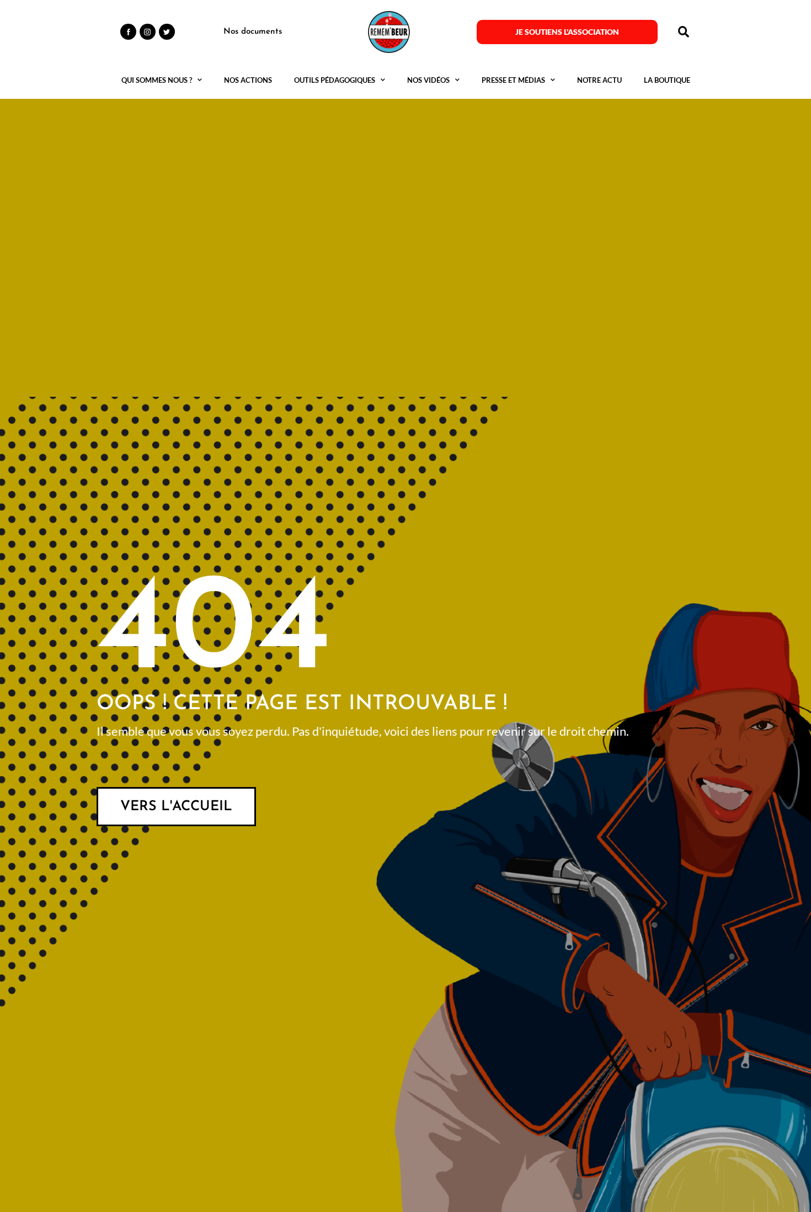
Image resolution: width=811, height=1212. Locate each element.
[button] (683, 32)
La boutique (667, 80)
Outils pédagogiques (334, 80)
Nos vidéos (428, 80)
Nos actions (248, 80)
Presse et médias (513, 80)
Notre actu (599, 80)
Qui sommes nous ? (156, 80)
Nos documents (252, 32)
